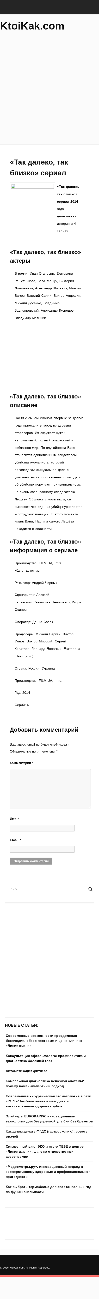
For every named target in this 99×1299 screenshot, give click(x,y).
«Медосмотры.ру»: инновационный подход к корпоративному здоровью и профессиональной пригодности (48, 1172)
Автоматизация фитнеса (27, 1071)
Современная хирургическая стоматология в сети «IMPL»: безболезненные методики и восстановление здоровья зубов (48, 1101)
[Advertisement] (49, 90)
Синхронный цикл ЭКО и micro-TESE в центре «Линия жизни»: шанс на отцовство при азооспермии (45, 1151)
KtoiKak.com (32, 26)
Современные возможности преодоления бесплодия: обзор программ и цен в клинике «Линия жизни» (44, 1041)
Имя (14, 819)
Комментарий (21, 763)
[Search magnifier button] (90, 889)
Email (15, 840)
